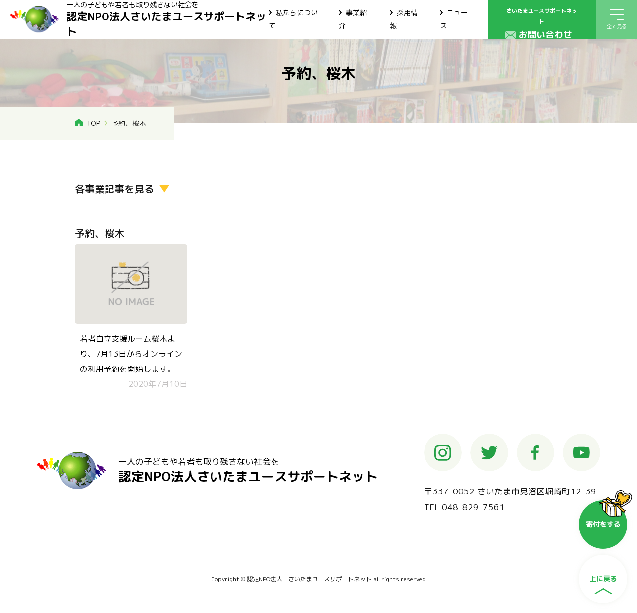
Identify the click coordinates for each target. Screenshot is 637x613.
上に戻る (603, 578)
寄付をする (603, 524)
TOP (93, 123)
